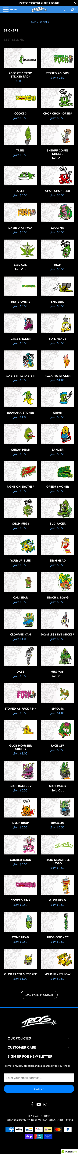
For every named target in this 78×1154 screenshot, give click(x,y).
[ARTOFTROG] (39, 9)
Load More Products (39, 995)
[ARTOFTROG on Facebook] (32, 1104)
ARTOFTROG (43, 1116)
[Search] (64, 9)
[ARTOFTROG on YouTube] (39, 1104)
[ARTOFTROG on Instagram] (45, 1104)
